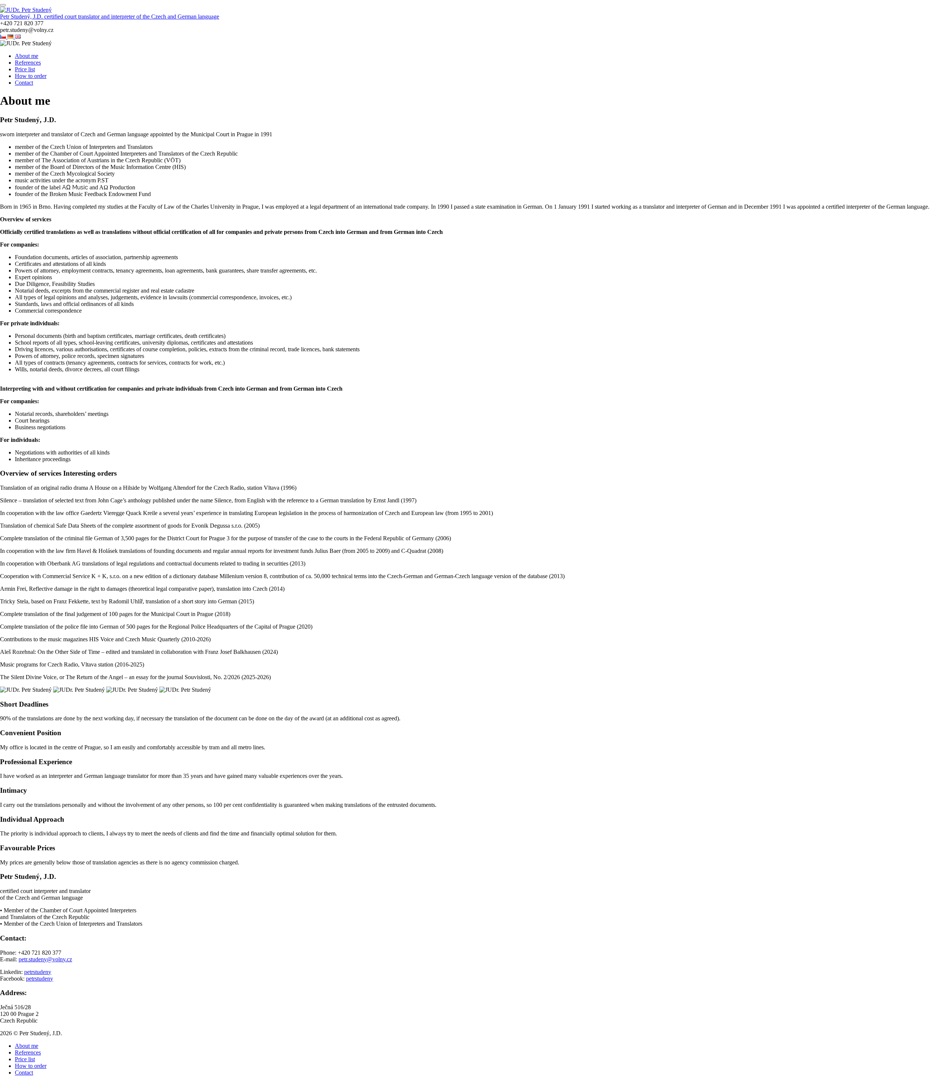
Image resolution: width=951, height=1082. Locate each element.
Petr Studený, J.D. (22, 16)
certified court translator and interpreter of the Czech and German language (131, 16)
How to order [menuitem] (30, 76)
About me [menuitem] (26, 56)
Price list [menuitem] (25, 69)
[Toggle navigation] (3, 5)
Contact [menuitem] (24, 82)
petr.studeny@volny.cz (45, 959)
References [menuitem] (28, 62)
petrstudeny (37, 972)
